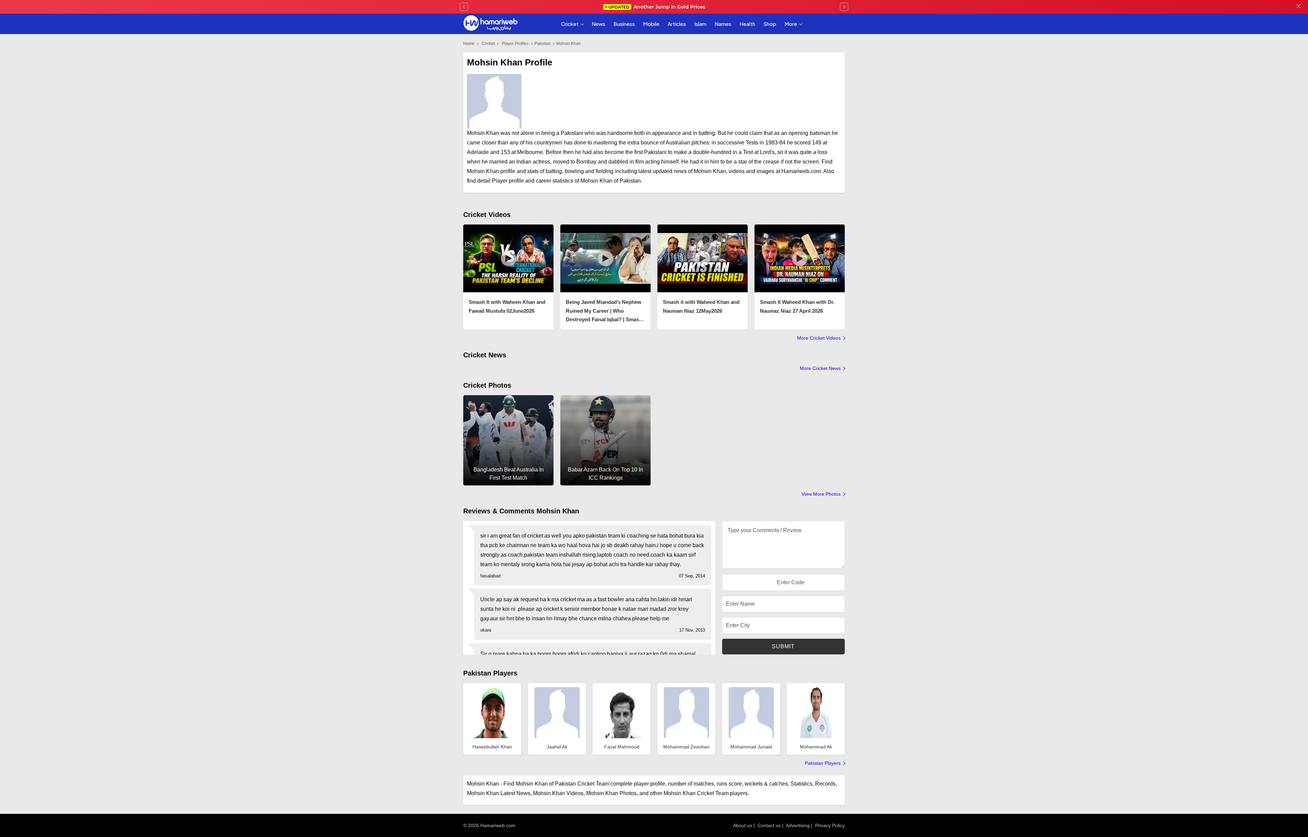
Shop (769, 23)
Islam (700, 23)
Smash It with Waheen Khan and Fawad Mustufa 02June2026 (507, 306)
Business (624, 23)
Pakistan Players (490, 673)
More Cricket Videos (819, 338)
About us (742, 825)
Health (747, 23)
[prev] (464, 7)
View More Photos (821, 494)
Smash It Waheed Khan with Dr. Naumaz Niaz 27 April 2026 (797, 306)
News (598, 23)
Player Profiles (515, 43)
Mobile (651, 23)
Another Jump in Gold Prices (656, 7)
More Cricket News (820, 368)
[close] (1298, 7)
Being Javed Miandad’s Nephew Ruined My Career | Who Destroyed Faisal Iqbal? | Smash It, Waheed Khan (604, 311)
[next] (844, 7)
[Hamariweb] (490, 23)
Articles (677, 23)
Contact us (769, 825)
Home (468, 43)
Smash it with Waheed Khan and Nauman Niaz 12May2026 (701, 306)
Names (723, 23)
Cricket (570, 23)
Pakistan (542, 43)
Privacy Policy (830, 825)
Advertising (798, 825)
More (790, 23)
